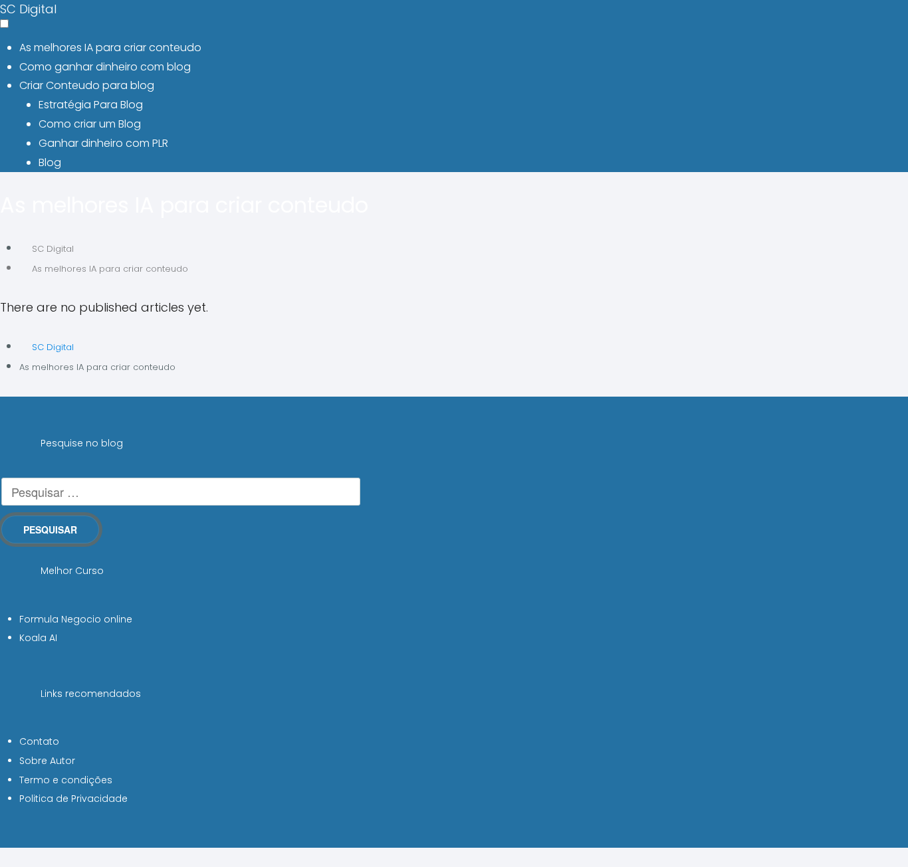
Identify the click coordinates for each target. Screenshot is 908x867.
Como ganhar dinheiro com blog (105, 66)
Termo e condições (65, 780)
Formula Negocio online (75, 619)
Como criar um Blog (90, 124)
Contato (39, 741)
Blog (50, 162)
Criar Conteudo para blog (86, 85)
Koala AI (38, 637)
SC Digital (28, 9)
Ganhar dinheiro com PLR (103, 143)
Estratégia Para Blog (91, 104)
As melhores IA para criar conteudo (110, 47)
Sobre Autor (47, 760)
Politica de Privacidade (73, 798)
